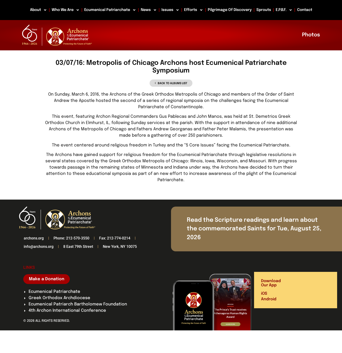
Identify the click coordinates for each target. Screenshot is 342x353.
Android (268, 299)
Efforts (190, 10)
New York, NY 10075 (120, 246)
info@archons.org (39, 246)
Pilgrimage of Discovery (230, 10)
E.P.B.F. (281, 10)
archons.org (34, 238)
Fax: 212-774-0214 (114, 238)
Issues (167, 10)
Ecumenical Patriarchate (107, 10)
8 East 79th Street (78, 246)
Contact (304, 10)
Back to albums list (172, 83)
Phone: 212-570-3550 (71, 238)
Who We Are (63, 10)
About (35, 10)
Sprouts (263, 10)
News (146, 10)
